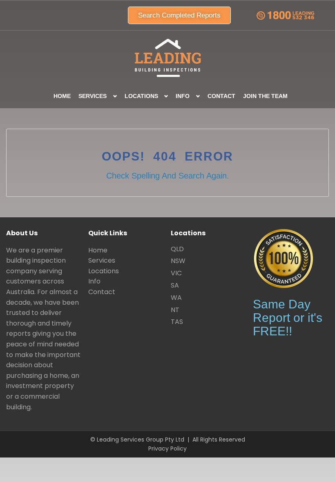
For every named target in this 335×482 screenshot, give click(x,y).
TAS (177, 321)
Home (62, 96)
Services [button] (92, 96)
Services (101, 260)
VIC (176, 273)
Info (94, 281)
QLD (177, 249)
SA (175, 285)
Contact (221, 96)
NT (175, 310)
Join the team (265, 96)
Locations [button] (141, 96)
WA (176, 297)
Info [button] (183, 96)
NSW (178, 261)
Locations (103, 271)
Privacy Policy (167, 448)
